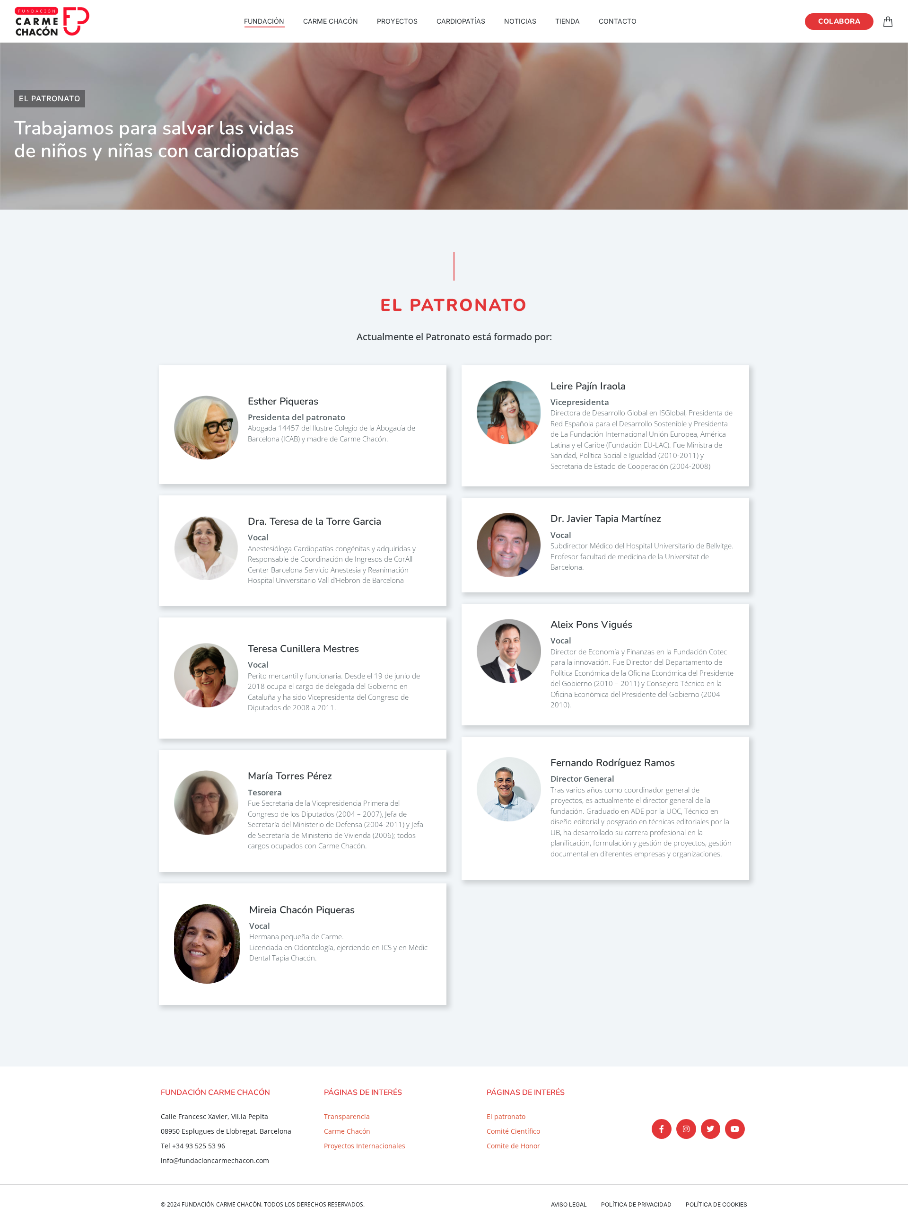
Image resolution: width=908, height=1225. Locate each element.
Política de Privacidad (636, 1204)
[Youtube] (735, 1129)
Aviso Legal (569, 1204)
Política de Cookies (716, 1204)
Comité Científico (513, 1131)
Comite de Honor (513, 1145)
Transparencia (347, 1116)
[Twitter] (711, 1129)
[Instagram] (686, 1129)
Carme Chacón (347, 1131)
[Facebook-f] (662, 1129)
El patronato (506, 1116)
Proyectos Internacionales (364, 1145)
